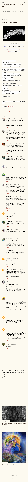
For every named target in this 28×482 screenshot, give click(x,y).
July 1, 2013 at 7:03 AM (11, 241)
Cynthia (8, 258)
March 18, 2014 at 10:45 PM (12, 344)
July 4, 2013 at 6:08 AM (18, 297)
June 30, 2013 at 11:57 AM (14, 130)
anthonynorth (9, 156)
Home (3, 14)
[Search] (25, 2)
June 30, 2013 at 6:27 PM (16, 196)
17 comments (8, 427)
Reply (7, 127)
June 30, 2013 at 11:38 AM (17, 118)
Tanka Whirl (9, 208)
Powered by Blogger (15, 475)
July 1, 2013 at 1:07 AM (17, 213)
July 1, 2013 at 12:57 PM (16, 250)
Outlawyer (8, 317)
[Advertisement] (14, 391)
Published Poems (11, 14)
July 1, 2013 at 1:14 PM (14, 258)
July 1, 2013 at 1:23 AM (17, 221)
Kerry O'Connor (10, 165)
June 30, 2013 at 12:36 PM (18, 156)
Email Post (7, 111)
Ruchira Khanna (10, 269)
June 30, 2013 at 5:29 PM (14, 184)
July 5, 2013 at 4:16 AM (16, 317)
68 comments (8, 466)
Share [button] (3, 111)
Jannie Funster (9, 297)
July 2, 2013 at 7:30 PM (15, 281)
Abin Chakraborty (10, 143)
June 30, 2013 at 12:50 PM (19, 165)
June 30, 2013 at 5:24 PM (19, 173)
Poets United (11, 106)
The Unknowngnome (11, 343)
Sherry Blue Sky (10, 174)
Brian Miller (8, 118)
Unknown (8, 328)
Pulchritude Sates (9, 464)
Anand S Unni (9, 213)
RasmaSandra (9, 221)
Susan (7, 184)
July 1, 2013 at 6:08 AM (14, 229)
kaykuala (8, 281)
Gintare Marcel (18, 478)
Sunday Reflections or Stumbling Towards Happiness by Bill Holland (14, 239)
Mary (7, 130)
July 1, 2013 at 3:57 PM (18, 269)
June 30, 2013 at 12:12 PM (20, 143)
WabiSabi (8, 196)
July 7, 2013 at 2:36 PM (15, 328)
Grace (7, 229)
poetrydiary (9, 250)
